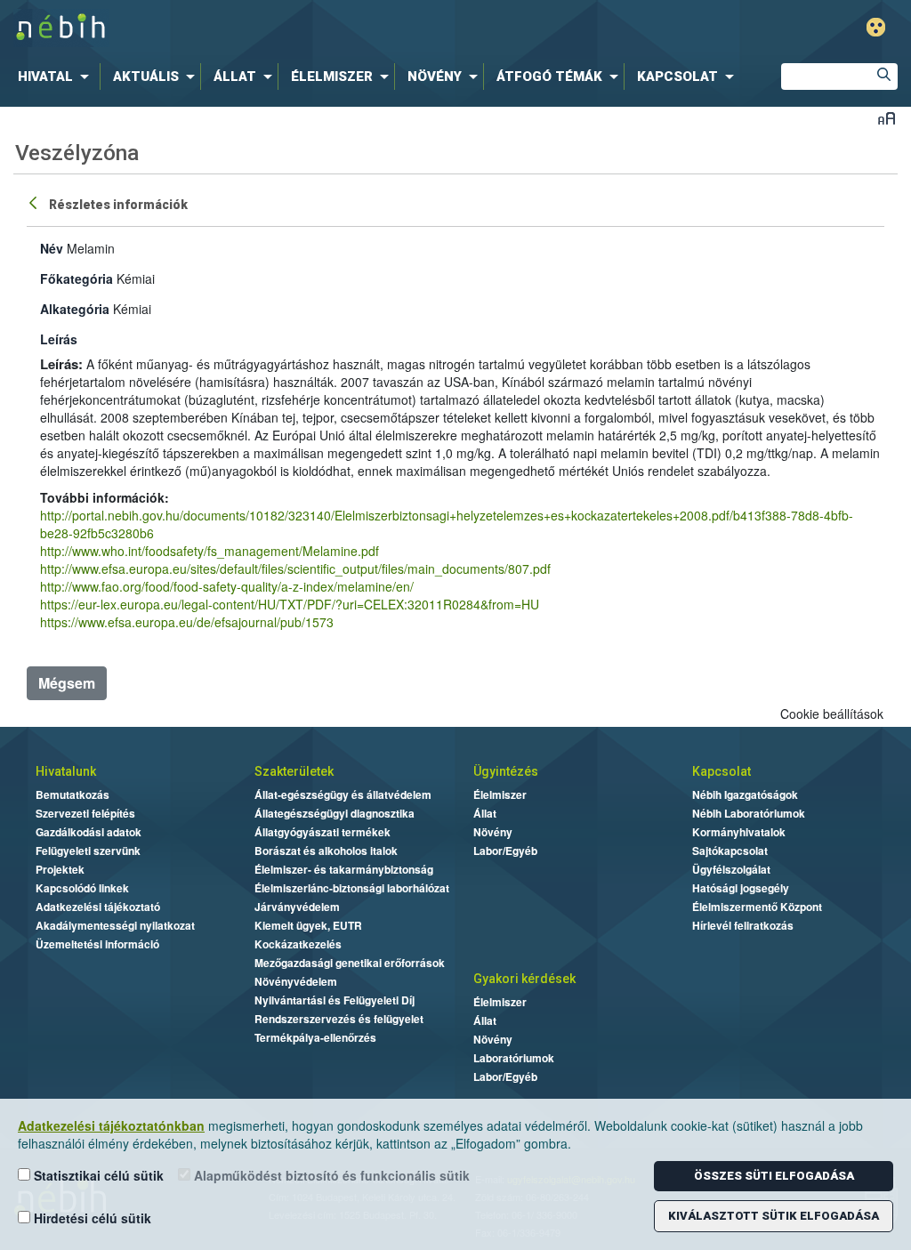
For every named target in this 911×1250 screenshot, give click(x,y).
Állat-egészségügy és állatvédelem (342, 794)
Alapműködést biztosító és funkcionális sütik (330, 1175)
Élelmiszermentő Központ (757, 907)
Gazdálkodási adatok (88, 832)
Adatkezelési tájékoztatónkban (111, 1125)
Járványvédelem (297, 907)
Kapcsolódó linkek (82, 888)
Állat (484, 813)
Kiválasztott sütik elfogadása (773, 1215)
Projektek (60, 869)
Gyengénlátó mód (876, 27)
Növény (492, 832)
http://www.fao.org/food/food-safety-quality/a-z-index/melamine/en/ (227, 586)
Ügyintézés (505, 771)
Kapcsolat (721, 771)
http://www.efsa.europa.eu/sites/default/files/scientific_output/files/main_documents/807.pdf (295, 568)
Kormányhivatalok (739, 832)
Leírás (58, 339)
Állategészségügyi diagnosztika (334, 813)
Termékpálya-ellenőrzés (315, 1037)
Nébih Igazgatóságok (745, 794)
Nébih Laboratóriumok (748, 813)
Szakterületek (294, 771)
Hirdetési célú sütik (90, 1218)
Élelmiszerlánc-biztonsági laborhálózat (351, 888)
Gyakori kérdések (524, 979)
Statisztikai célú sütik (97, 1175)
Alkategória (74, 309)
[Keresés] (884, 76)
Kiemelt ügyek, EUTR (308, 925)
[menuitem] (57, 76)
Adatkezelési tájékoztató (98, 907)
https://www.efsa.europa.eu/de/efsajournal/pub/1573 (187, 622)
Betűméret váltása (886, 118)
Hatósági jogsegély (740, 888)
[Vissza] (35, 202)
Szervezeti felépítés (85, 813)
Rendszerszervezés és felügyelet (338, 1019)
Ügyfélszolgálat (731, 869)
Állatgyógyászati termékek (322, 832)
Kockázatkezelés (298, 944)
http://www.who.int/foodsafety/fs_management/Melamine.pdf (209, 551)
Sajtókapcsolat (730, 851)
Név (51, 248)
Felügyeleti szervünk (88, 851)
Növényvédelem (295, 981)
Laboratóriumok (513, 1058)
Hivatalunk (66, 771)
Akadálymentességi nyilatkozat (115, 925)
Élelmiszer (500, 794)
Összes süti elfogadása (774, 1175)
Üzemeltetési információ (97, 944)
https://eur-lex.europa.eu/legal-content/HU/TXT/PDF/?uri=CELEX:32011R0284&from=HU (289, 604)
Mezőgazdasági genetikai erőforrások (349, 963)
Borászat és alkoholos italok (326, 851)
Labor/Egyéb (505, 851)
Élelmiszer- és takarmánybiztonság (343, 869)
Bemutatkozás (72, 794)
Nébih (270, 28)
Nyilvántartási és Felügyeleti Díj (334, 1000)
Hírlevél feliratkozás (743, 925)
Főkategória (76, 278)
